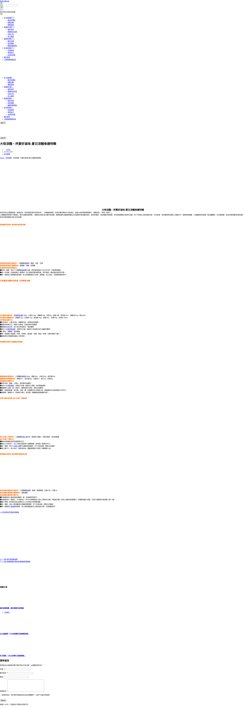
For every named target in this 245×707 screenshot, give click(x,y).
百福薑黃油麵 (18, 315)
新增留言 (3, 691)
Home (2, 158)
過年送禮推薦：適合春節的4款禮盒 (12, 608)
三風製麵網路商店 (10, 119)
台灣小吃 (11, 94)
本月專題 (7, 154)
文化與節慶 (7, 78)
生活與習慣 (7, 107)
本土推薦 (11, 96)
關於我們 (7, 117)
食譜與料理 (7, 87)
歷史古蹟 (11, 101)
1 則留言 (7, 612)
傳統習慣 (11, 84)
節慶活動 (11, 82)
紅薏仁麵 (24, 437)
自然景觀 (11, 103)
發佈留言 (3, 700)
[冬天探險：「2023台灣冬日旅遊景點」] (14, 651)
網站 (1, 677)
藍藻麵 (28, 490)
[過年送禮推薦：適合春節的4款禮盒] (14, 604)
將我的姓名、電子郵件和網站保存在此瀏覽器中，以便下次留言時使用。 (26, 695)
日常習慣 (11, 110)
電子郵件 (3, 673)
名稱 (2, 669)
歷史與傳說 (11, 80)
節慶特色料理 (12, 91)
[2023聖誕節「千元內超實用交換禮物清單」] (14, 629)
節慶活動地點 (12, 105)
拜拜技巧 (11, 112)
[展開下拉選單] (13, 78)
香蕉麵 (26, 263)
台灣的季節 (11, 114)
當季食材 (11, 89)
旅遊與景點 (7, 98)
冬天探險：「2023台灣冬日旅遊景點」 (13, 656)
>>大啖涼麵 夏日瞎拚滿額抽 (9, 512)
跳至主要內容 (4, 1)
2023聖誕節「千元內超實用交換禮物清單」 (14, 634)
